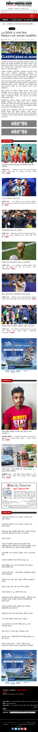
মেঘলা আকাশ (19, 20)
